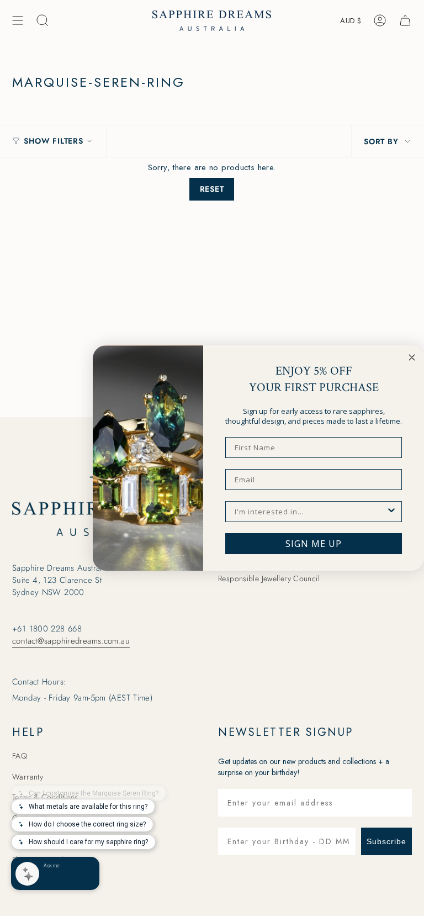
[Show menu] (18, 20)
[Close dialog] (411, 357)
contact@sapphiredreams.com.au (71, 641)
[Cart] (405, 20)
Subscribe (386, 841)
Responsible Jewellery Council (269, 578)
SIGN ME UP (313, 544)
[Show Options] (391, 512)
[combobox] (310, 512)
